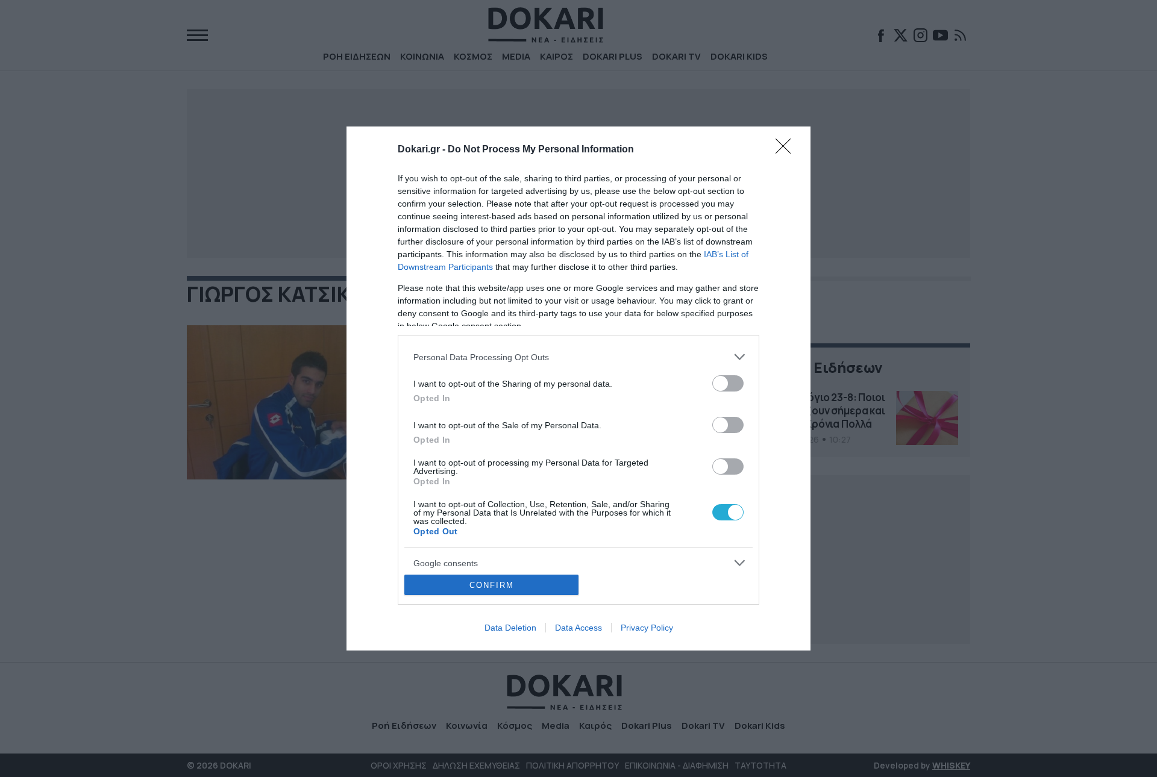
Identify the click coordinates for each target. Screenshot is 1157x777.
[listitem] (578, 357)
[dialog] (578, 388)
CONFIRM (491, 585)
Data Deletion (510, 627)
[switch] (728, 383)
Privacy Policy (647, 627)
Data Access (578, 627)
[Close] (787, 150)
